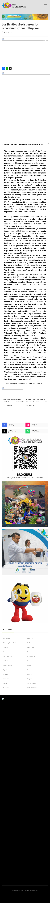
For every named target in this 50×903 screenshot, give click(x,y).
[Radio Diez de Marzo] (14, 5)
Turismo (6, 688)
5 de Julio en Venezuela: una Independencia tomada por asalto (13, 401)
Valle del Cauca (32, 688)
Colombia (30, 643)
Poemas (30, 670)
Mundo (29, 665)
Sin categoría (31, 683)
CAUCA (30, 638)
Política (29, 674)
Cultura (5, 647)
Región (29, 679)
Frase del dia (31, 656)
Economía (6, 652)
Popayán (6, 679)
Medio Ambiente (8, 665)
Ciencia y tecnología (10, 643)
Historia (5, 661)
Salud (5, 683)
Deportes (30, 647)
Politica (5, 674)
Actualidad (6, 638)
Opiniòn (5, 670)
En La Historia (7, 656)
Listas (29, 661)
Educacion (30, 652)
